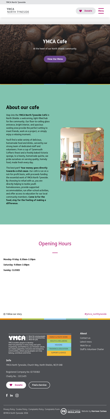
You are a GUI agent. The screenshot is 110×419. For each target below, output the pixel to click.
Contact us (85, 338)
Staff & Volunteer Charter (92, 349)
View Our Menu (55, 59)
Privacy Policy (9, 409)
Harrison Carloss (99, 411)
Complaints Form (52, 409)
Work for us (85, 345)
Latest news (86, 342)
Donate (88, 11)
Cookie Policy (21, 409)
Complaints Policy (36, 409)
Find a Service (39, 385)
